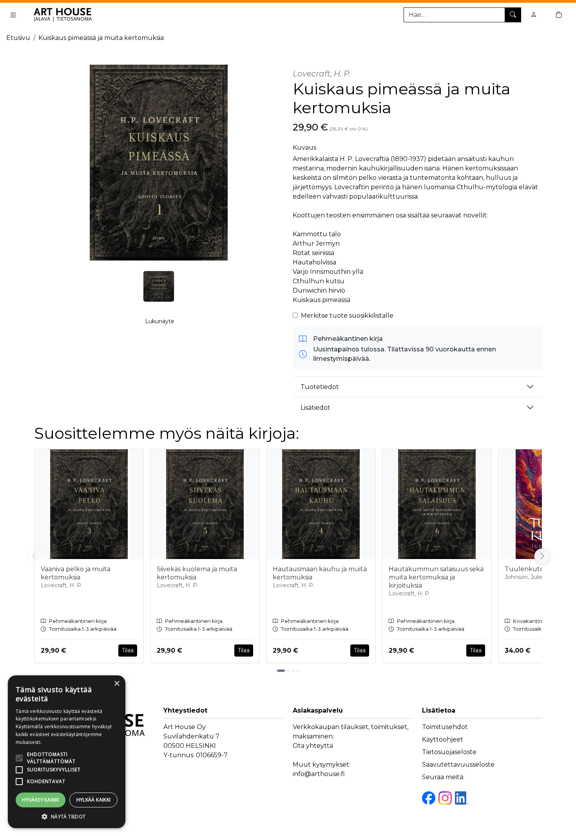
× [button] (117, 684)
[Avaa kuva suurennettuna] (158, 163)
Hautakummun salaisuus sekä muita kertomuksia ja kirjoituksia (436, 577)
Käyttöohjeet (442, 739)
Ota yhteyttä (313, 745)
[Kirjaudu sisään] (534, 14)
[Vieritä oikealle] (544, 556)
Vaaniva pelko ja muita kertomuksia (75, 573)
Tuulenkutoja (527, 569)
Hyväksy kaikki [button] (40, 799)
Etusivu (18, 38)
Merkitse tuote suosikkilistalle (347, 315)
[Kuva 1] (158, 286)
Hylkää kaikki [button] (93, 799)
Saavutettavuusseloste (458, 764)
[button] (67, 816)
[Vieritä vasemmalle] (34, 556)
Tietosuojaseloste (449, 752)
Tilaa (128, 650)
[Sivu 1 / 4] (281, 671)
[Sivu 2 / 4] (288, 671)
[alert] (66, 751)
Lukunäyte (159, 321)
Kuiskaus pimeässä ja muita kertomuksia (101, 38)
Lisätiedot (315, 407)
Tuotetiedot (320, 387)
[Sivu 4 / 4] (298, 671)
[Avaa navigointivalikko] (13, 15)
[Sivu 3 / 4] (293, 671)
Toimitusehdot (445, 727)
